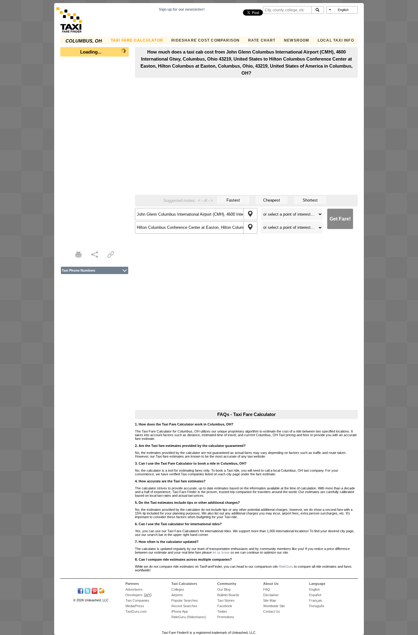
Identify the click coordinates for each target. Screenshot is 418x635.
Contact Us (271, 611)
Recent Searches (184, 606)
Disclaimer (271, 595)
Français (315, 600)
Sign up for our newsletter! (182, 9)
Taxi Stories (226, 600)
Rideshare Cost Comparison (205, 40)
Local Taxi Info (336, 40)
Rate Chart (262, 40)
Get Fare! (340, 218)
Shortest (310, 200)
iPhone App (179, 611)
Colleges (177, 589)
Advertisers (134, 589)
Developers (134, 595)
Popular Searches (184, 600)
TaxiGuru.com (136, 611)
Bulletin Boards (228, 595)
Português (316, 606)
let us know (221, 552)
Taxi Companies (137, 600)
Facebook (224, 606)
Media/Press (134, 606)
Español (315, 595)
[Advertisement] (94, 151)
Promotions (225, 617)
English (314, 589)
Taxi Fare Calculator (137, 40)
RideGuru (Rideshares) (188, 617)
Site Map (269, 600)
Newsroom (296, 40)
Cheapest (271, 200)
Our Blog (223, 589)
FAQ (266, 589)
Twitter (222, 611)
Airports (177, 595)
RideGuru (286, 566)
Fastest (233, 200)
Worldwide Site (274, 606)
